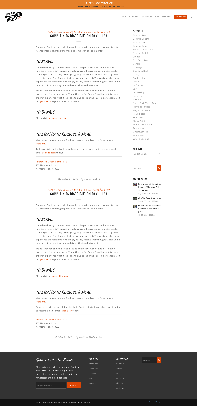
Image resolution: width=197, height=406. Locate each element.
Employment (93, 373)
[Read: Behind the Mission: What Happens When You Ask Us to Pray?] (135, 185)
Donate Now (120, 363)
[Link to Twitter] (152, 402)
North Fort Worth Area (145, 103)
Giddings (137, 67)
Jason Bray (66, 310)
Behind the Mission (143, 49)
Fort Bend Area (141, 60)
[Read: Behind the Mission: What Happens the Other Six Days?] (135, 206)
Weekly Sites (93, 363)
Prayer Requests (141, 110)
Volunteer (119, 368)
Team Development (143, 124)
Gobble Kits (139, 78)
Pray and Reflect (141, 106)
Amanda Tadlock (92, 179)
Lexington (138, 96)
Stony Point (139, 120)
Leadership (138, 92)
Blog (90, 378)
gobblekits (45, 101)
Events (136, 56)
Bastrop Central (141, 38)
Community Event (71, 32)
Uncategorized (140, 131)
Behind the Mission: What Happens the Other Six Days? (149, 208)
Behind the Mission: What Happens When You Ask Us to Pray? (149, 187)
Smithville (138, 117)
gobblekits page (60, 276)
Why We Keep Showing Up (149, 198)
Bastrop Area (54, 32)
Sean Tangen (49, 152)
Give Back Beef (140, 70)
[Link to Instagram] (159, 402)
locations (40, 143)
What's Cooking (141, 138)
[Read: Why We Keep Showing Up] (135, 199)
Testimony (138, 128)
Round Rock (139, 113)
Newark (137, 99)
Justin (136, 81)
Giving (136, 74)
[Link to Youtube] (156, 402)
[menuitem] (123, 16)
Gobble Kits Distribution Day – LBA (78, 35)
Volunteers (138, 135)
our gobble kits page (58, 118)
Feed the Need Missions (90, 337)
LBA (135, 88)
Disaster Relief (140, 53)
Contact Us (92, 383)
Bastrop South (140, 45)
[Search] (191, 16)
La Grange (138, 85)
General (137, 63)
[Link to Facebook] (149, 402)
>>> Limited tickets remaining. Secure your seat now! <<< (98, 6)
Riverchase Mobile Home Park (95, 32)
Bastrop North (140, 42)
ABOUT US (93, 358)
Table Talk (119, 383)
